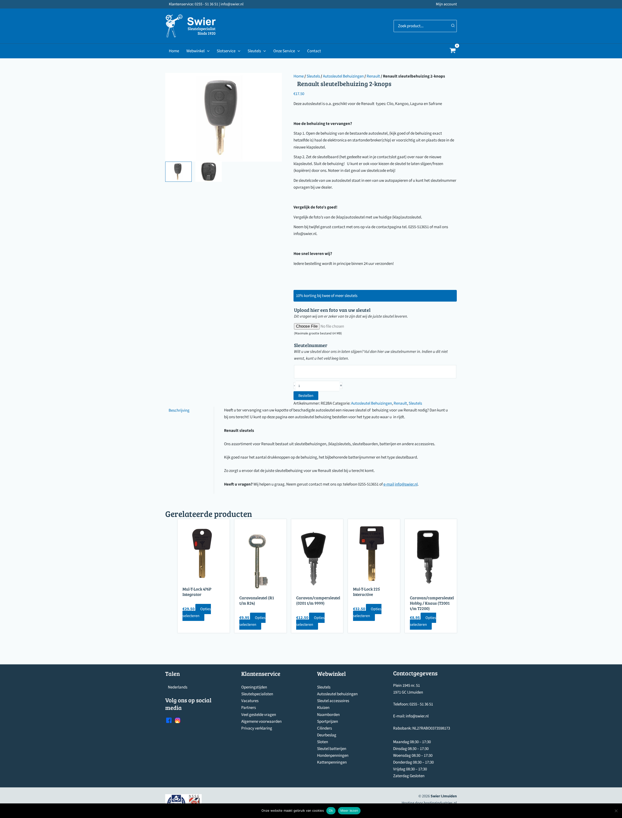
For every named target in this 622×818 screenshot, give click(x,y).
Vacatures (250, 701)
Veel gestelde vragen (258, 715)
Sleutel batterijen (331, 749)
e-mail (388, 484)
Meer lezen (349, 810)
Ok (331, 810)
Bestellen (305, 395)
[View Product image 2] (208, 172)
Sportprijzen (327, 721)
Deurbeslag (326, 735)
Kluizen (323, 708)
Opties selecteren (196, 612)
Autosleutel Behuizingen (343, 76)
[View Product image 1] (178, 172)
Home (174, 51)
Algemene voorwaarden (261, 721)
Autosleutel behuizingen (337, 694)
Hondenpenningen (332, 755)
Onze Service (284, 51)
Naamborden (328, 715)
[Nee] (615, 810)
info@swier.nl (406, 484)
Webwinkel (195, 51)
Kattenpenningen (332, 762)
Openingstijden (254, 687)
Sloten (322, 742)
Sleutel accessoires (333, 701)
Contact (314, 51)
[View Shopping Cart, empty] (453, 51)
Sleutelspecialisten (257, 694)
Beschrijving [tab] (179, 410)
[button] (207, 51)
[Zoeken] (453, 26)
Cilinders (324, 728)
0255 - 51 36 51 (421, 704)
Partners (248, 708)
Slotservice (226, 51)
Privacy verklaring (256, 728)
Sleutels (254, 51)
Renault (373, 76)
